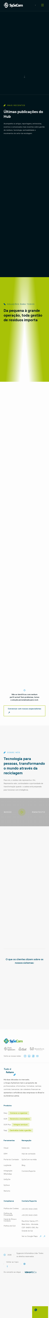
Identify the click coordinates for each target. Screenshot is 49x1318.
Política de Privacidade (8, 1214)
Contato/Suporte (28, 1171)
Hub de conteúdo (28, 1154)
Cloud (6, 1148)
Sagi (5, 1130)
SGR (5, 1119)
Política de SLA (9, 1226)
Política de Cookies (11, 1208)
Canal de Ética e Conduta (10, 1220)
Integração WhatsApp (8, 1172)
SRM (5, 1154)
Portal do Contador (11, 1160)
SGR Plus (7, 1125)
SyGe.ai (7, 1185)
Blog (23, 1165)
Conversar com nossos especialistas (24, 709)
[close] (42, 5)
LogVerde (7, 1165)
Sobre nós (26, 1148)
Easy (5, 1113)
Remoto (7, 1191)
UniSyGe (7, 1179)
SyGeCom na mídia (29, 1160)
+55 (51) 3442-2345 (29, 1209)
